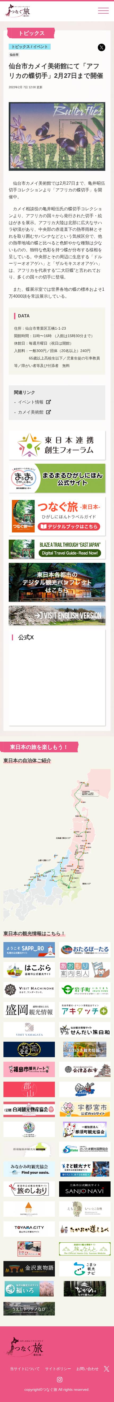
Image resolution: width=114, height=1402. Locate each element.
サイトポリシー (58, 1369)
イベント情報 (30, 402)
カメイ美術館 (30, 412)
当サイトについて (25, 1369)
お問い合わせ (87, 1369)
